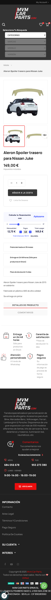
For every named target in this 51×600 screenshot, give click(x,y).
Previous (6, 135)
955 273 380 (39, 465)
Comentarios (25, 312)
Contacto (7, 506)
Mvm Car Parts (34, 571)
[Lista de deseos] (41, 24)
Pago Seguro (9, 527)
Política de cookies (12, 534)
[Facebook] (5, 564)
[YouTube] (11, 564)
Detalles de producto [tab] (25, 305)
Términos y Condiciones (15, 520)
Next (45, 135)
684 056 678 (11, 465)
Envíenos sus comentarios (29, 455)
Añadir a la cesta (22, 192)
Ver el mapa (27, 486)
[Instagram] (18, 564)
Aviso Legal (8, 513)
